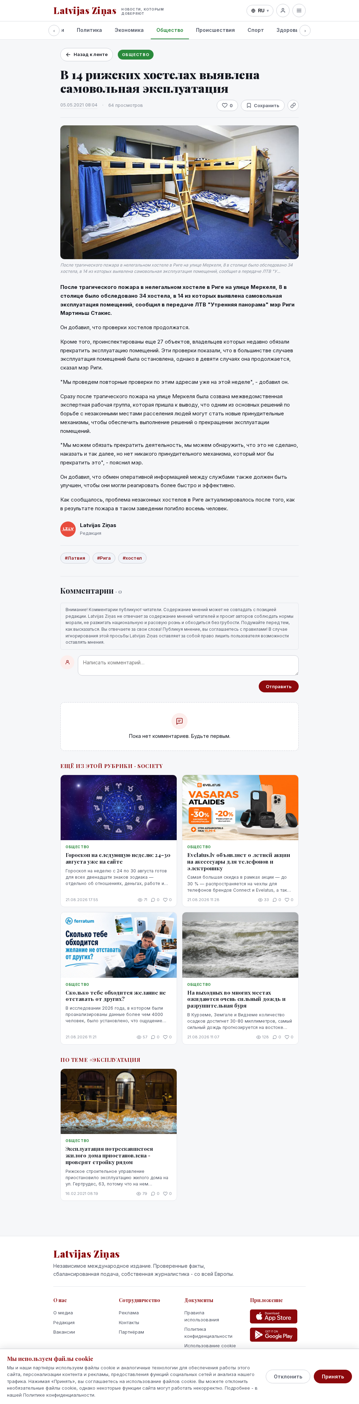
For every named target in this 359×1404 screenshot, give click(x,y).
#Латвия (75, 558)
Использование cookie (210, 1345)
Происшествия (215, 30)
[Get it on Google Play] (273, 1334)
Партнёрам (131, 1332)
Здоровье (289, 30)
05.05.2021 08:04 (78, 105)
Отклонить (288, 1376)
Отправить (279, 686)
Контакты (129, 1322)
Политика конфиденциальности (208, 1332)
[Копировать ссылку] (293, 105)
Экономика (129, 30)
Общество (169, 30)
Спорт (256, 30)
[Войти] (283, 10)
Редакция (64, 1322)
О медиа (63, 1312)
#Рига (104, 558)
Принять (333, 1376)
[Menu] (299, 10)
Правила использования (201, 1316)
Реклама (129, 1312)
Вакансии (64, 1332)
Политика (89, 30)
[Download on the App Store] (273, 1316)
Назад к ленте (91, 54)
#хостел (132, 558)
